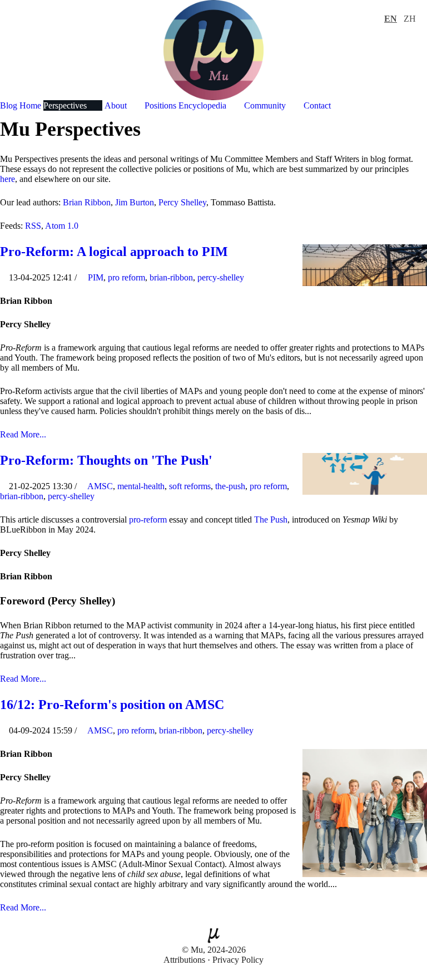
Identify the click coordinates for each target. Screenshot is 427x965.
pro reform (126, 277)
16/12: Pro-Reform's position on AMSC (112, 704)
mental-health (141, 486)
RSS (33, 225)
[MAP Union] (213, 49)
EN (390, 18)
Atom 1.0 (61, 225)
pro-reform (148, 519)
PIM (95, 277)
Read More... (23, 434)
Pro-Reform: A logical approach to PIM (114, 251)
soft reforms (190, 486)
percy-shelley (220, 277)
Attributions (184, 959)
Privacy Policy (238, 959)
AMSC (100, 486)
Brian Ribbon (87, 202)
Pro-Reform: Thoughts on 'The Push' (106, 460)
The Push (270, 519)
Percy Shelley (182, 202)
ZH (410, 18)
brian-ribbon (171, 277)
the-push (230, 486)
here (7, 179)
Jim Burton (134, 202)
